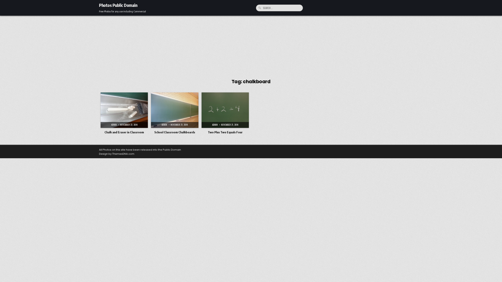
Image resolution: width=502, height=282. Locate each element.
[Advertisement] (251, 45)
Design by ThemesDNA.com (116, 154)
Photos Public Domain (118, 5)
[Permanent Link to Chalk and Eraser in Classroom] (124, 110)
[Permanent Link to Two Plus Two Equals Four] (225, 110)
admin (114, 124)
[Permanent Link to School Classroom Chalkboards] (174, 110)
